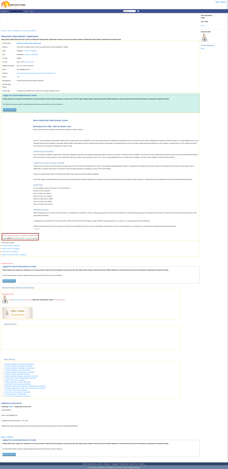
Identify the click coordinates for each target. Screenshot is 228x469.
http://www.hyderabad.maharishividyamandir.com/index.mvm (36, 73)
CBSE (18, 77)
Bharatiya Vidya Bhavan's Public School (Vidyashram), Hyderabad (25, 388)
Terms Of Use (133, 464)
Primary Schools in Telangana (11, 245)
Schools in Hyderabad (28, 31)
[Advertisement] (100, 20)
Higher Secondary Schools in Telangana (14, 255)
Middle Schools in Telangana (10, 248)
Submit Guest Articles (88, 464)
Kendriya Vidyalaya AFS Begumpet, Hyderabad (19, 372)
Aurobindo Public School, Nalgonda (16, 390)
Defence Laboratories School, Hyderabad (17, 382)
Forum (26, 11)
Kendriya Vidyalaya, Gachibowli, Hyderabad (18, 366)
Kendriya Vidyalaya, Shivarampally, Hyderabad (19, 364)
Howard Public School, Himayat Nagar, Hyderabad (20, 378)
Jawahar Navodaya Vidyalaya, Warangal (17, 374)
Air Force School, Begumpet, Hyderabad (17, 396)
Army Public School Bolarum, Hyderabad (17, 392)
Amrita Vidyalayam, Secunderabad (15, 394)
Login (217, 2)
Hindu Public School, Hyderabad (15, 380)
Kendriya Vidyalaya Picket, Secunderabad (17, 370)
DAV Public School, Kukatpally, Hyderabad (18, 384)
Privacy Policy (123, 464)
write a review (18, 300)
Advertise (142, 464)
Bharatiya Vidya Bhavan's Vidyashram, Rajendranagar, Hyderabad (25, 386)
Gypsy (11, 406)
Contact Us (107, 464)
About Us (100, 464)
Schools (3, 31)
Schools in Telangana (13, 31)
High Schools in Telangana (10, 251)
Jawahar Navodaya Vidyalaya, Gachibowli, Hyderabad (21, 376)
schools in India (29, 62)
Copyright (115, 464)
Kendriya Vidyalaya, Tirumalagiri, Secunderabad (20, 368)
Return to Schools (7, 437)
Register (223, 2)
